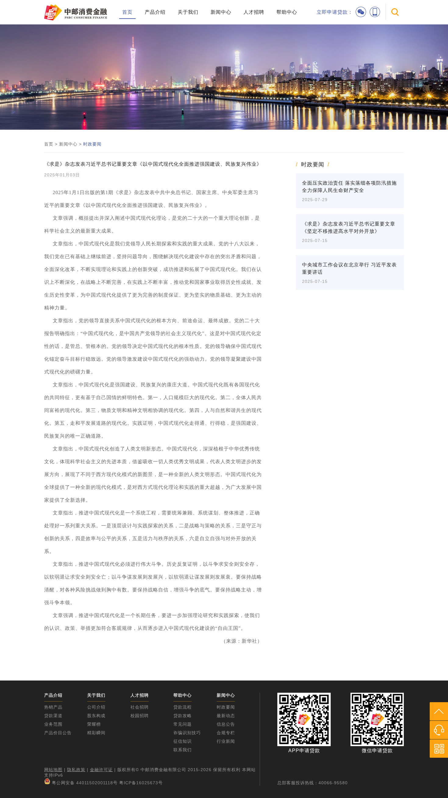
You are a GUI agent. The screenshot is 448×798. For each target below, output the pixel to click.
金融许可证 (101, 769)
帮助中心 (286, 12)
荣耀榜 (94, 724)
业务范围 (53, 724)
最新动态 (226, 715)
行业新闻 (226, 741)
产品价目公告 (58, 732)
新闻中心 (221, 12)
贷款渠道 (53, 715)
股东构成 (96, 715)
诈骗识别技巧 (187, 732)
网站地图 (53, 769)
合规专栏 (226, 732)
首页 (127, 12)
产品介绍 (155, 12)
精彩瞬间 (96, 732)
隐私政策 (76, 769)
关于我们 (188, 12)
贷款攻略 (182, 715)
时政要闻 (92, 144)
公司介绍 (96, 707)
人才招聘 (254, 12)
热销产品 (53, 707)
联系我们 (182, 749)
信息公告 (226, 724)
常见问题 (182, 724)
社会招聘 (139, 707)
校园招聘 (139, 715)
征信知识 (182, 741)
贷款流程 (182, 707)
